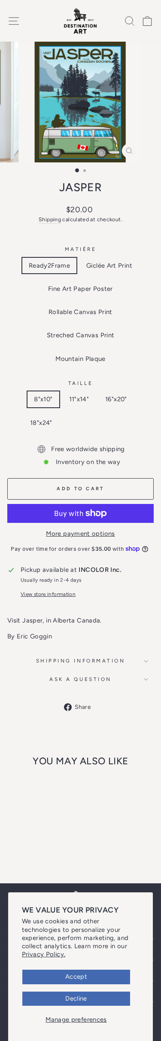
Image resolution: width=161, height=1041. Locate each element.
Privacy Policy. (44, 954)
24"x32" (80, 423)
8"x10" (43, 399)
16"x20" (116, 399)
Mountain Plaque (80, 359)
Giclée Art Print (109, 265)
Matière (81, 249)
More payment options (80, 533)
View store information (48, 594)
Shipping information (80, 661)
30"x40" (119, 423)
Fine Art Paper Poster (80, 289)
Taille (80, 383)
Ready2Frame (49, 265)
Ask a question (80, 679)
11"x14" (79, 399)
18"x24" (41, 423)
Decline (76, 998)
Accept (76, 976)
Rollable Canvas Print (80, 312)
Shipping (50, 219)
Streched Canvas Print (81, 335)
